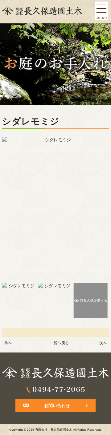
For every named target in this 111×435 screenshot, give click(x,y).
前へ (8, 343)
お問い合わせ (57, 405)
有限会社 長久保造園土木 (53, 429)
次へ (103, 343)
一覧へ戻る (59, 343)
